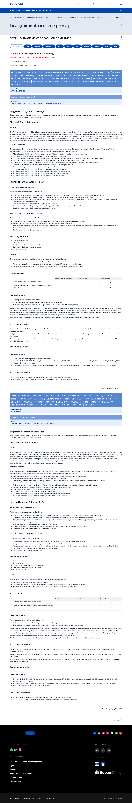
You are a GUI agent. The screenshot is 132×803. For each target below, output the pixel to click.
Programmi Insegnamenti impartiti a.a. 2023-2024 (70, 17)
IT (113, 4)
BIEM (68, 46)
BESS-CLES (49, 46)
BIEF (59, 46)
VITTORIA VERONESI (18, 91)
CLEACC (86, 46)
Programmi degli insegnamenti (34, 17)
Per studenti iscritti (19, 17)
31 (25, 65)
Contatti (117, 17)
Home (11, 17)
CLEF (106, 46)
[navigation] (66, 10)
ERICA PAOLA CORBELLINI (26, 103)
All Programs (16, 46)
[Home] (16, 4)
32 (28, 65)
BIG (77, 46)
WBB (115, 46)
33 (31, 65)
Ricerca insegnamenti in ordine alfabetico (95, 17)
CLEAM (97, 46)
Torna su (116, 720)
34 (35, 65)
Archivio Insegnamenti (49, 17)
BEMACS (37, 46)
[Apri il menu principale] (121, 4)
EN (109, 4)
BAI (28, 46)
